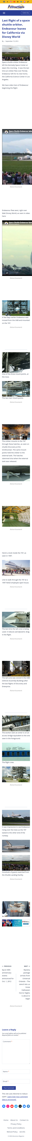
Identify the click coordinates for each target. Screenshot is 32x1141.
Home (5, 1120)
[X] (7, 1)
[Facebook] (4, 1)
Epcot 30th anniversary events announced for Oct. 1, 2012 (8, 974)
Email (6, 1081)
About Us (14, 1120)
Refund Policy (12, 1132)
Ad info (22, 1132)
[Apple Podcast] (24, 1)
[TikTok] (28, 1)
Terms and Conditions (16, 1128)
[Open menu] (4, 13)
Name (6, 1071)
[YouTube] (14, 1)
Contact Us (24, 1120)
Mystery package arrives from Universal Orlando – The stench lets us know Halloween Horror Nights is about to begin (24, 982)
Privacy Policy (16, 1124)
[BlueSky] (21, 1)
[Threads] (17, 1)
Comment (7, 1041)
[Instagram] (11, 1)
